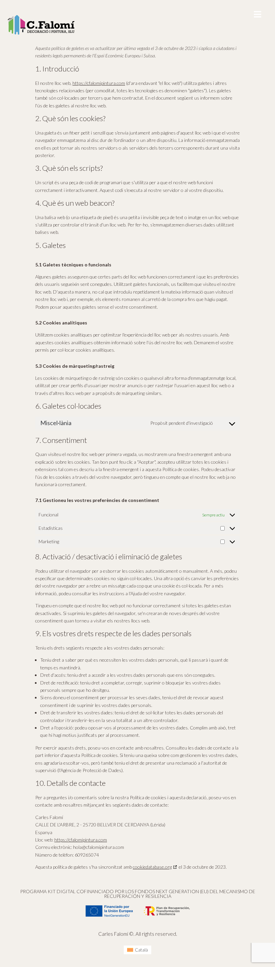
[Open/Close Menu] (257, 14)
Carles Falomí (113, 934)
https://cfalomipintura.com (98, 83)
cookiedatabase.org (152, 867)
